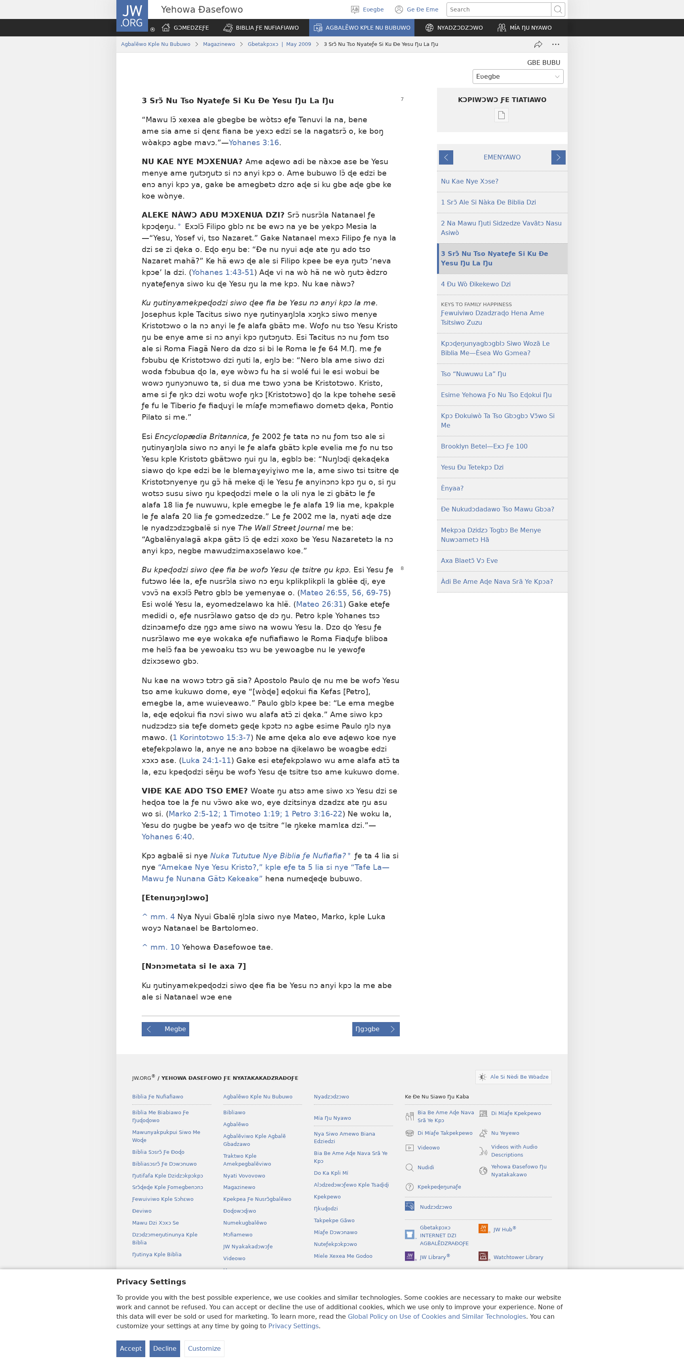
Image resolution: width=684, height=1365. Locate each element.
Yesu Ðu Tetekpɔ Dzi (472, 467)
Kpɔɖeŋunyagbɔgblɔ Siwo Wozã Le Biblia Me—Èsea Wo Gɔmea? (495, 348)
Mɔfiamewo (238, 1235)
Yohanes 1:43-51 (223, 272)
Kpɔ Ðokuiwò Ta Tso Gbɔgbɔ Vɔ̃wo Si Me (498, 420)
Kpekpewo (327, 1197)
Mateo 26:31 (319, 604)
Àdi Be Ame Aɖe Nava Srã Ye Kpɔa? (497, 581)
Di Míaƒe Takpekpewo (439, 1134)
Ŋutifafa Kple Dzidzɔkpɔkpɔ (167, 1176)
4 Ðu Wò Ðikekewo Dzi (476, 284)
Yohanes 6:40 (167, 836)
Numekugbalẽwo (245, 1223)
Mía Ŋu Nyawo (332, 1118)
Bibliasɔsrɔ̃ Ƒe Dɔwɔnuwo (164, 1164)
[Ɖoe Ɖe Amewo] (538, 44)
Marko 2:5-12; (194, 813)
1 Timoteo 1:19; (251, 813)
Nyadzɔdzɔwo (331, 1097)
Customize (204, 1348)
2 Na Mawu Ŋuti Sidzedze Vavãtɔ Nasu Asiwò (501, 228)
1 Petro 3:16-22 (312, 813)
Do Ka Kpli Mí (331, 1173)
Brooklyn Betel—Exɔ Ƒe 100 (484, 446)
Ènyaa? (452, 488)
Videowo (234, 1258)
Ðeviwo (142, 1211)
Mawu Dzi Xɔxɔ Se (155, 1223)
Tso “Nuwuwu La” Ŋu (473, 374)
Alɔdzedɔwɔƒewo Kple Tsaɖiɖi (351, 1185)
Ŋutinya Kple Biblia (157, 1254)
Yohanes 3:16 (254, 142)
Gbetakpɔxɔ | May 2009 (279, 44)
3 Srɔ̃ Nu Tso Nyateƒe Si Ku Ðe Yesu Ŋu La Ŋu (494, 258)
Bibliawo (234, 1112)
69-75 (376, 592)
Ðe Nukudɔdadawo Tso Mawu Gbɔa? (498, 509)
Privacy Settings (293, 1326)
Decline (165, 1348)
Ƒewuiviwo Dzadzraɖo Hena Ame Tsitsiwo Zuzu (492, 313)
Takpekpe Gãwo (334, 1220)
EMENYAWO (502, 157)
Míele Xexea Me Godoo (343, 1256)
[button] (261, 27)
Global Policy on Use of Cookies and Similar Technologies (437, 1316)
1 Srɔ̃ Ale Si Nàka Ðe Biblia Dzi (488, 202)
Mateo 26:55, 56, (332, 592)
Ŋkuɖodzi (326, 1209)
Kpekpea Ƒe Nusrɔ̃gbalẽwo (257, 1199)
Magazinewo (219, 44)
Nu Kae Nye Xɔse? (470, 181)
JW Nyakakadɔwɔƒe (248, 1247)
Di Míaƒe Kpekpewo (510, 1114)
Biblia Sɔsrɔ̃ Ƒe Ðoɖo (158, 1152)
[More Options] (556, 44)
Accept (131, 1348)
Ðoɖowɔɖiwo (239, 1211)
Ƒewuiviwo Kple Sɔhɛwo (163, 1199)
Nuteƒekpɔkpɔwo (335, 1244)
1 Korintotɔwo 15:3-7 (212, 737)
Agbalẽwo (236, 1124)
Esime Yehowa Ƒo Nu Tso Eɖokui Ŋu (496, 395)
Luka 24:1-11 (206, 760)
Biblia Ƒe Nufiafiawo (157, 1097)
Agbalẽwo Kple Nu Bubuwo (155, 44)
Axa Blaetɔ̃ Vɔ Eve (469, 560)
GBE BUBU (543, 62)
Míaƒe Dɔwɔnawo (335, 1232)
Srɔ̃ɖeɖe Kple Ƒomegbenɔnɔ (167, 1187)
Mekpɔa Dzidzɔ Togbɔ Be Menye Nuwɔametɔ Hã (491, 534)
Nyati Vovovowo (244, 1176)
